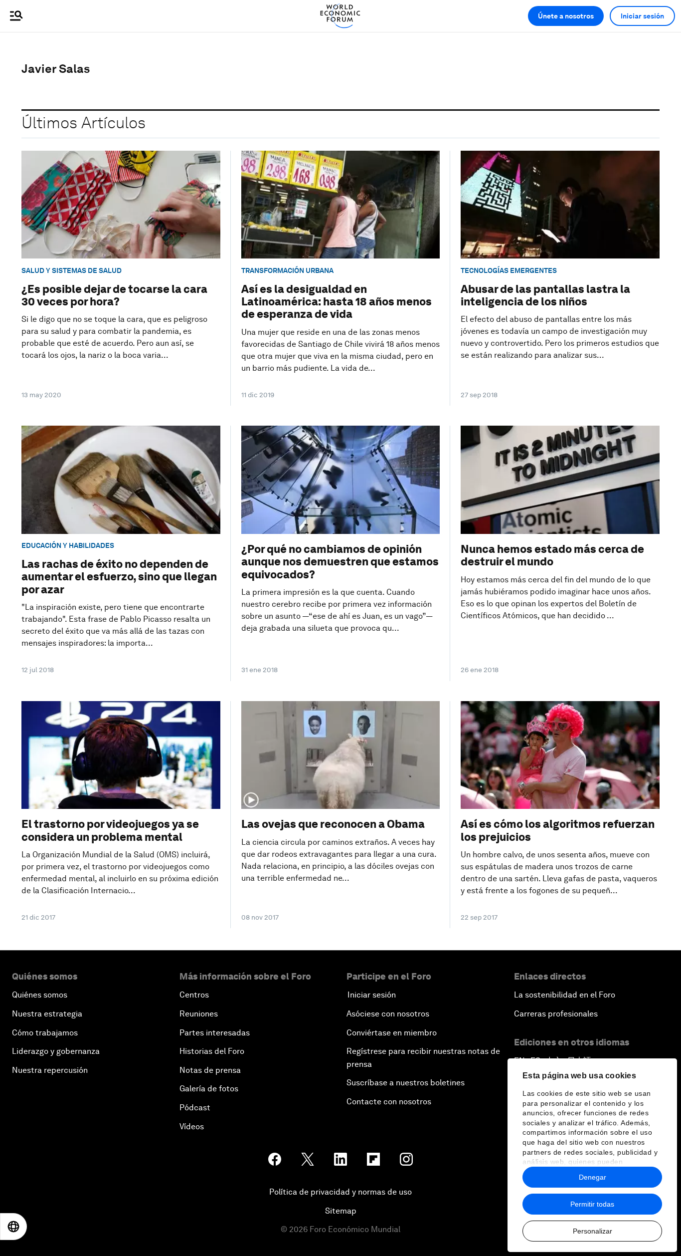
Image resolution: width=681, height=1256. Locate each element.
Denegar (592, 1177)
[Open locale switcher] (13, 1227)
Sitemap (340, 1211)
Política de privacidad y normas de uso (340, 1192)
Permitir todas (592, 1204)
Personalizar (592, 1231)
